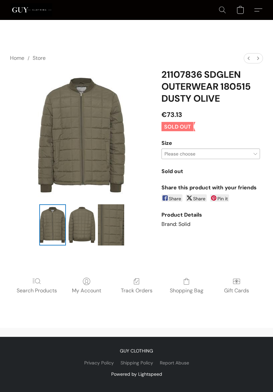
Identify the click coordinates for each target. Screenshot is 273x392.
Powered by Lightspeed (136, 374)
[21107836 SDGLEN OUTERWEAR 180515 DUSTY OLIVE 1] (82, 224)
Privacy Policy (99, 363)
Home (17, 57)
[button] (31, 10)
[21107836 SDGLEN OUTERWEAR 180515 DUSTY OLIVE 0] (52, 224)
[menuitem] (248, 58)
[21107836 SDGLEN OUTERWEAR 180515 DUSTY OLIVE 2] (111, 224)
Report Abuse (174, 363)
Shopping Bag (186, 290)
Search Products (37, 290)
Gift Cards (236, 290)
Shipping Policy (137, 363)
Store (39, 57)
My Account (86, 290)
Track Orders (136, 290)
